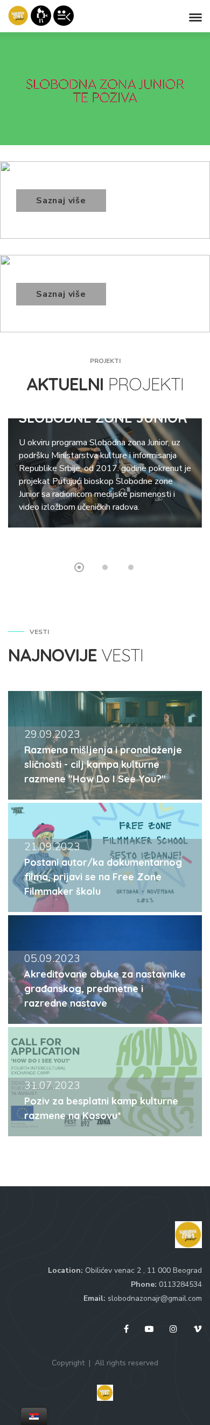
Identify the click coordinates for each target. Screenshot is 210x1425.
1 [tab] (79, 567)
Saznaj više (61, 200)
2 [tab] (105, 567)
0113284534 (180, 1284)
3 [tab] (131, 567)
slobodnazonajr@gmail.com (155, 1298)
